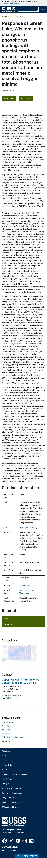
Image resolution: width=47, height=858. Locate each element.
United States (8, 722)
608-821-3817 (12, 698)
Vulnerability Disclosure (11, 788)
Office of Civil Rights (10, 807)
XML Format (26, 98)
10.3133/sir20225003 (28, 528)
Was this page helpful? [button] (27, 856)
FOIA (4, 756)
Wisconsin (6, 733)
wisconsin (6, 730)
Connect (8, 624)
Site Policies (7, 760)
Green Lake (7, 726)
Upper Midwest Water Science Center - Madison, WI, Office (20, 681)
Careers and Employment (12, 793)
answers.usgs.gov (9, 850)
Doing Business (8, 798)
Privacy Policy (7, 765)
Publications (8, 16)
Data (6, 619)
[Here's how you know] (23, 3)
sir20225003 (24, 585)
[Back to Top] (39, 850)
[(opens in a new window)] (5, 840)
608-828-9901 (14, 695)
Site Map (5, 770)
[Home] (8, 11)
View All (5, 741)
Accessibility (7, 751)
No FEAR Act (7, 779)
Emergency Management (12, 803)
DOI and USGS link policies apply (15, 774)
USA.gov (5, 784)
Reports (21, 16)
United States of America (12, 737)
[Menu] (42, 9)
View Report (9, 98)
